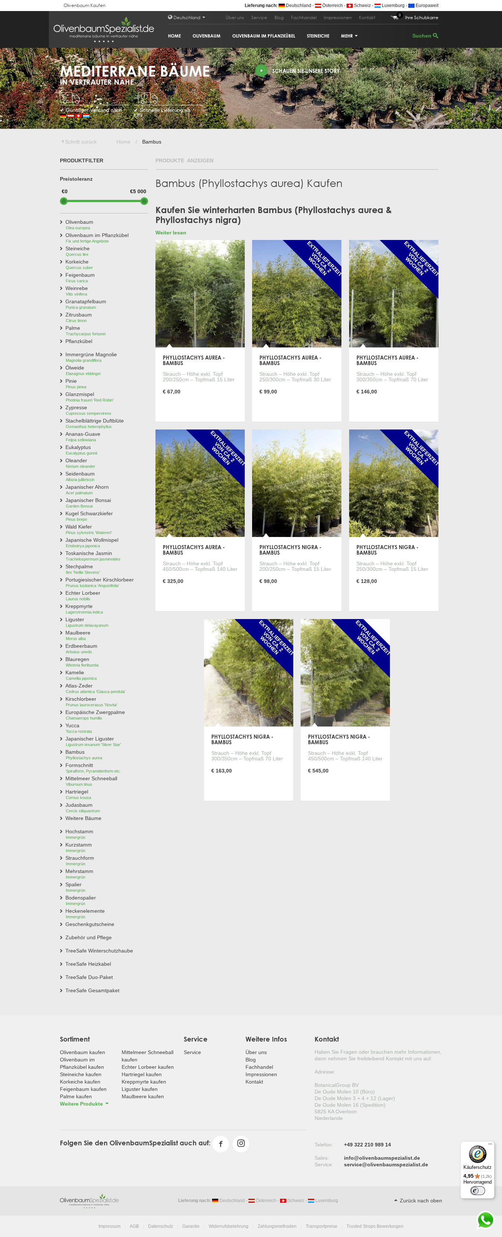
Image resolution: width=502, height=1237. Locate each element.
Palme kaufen (76, 1096)
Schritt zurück (81, 142)
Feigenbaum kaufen (83, 1089)
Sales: (322, 1158)
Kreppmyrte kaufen (144, 1082)
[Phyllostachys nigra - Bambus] (296, 482)
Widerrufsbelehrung (228, 1226)
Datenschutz (160, 1226)
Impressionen (338, 17)
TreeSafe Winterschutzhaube (99, 951)
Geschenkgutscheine (89, 924)
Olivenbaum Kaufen (84, 5)
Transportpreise (321, 1226)
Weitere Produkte (82, 1104)
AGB (134, 1226)
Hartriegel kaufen (142, 1074)
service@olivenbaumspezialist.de (386, 1164)
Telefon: (324, 1145)
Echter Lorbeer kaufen (148, 1067)
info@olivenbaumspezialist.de (382, 1158)
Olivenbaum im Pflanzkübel (263, 36)
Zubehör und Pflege (88, 937)
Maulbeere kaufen (143, 1096)
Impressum (109, 1226)
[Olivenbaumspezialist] (89, 1200)
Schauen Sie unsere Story (306, 71)
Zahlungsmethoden (277, 1226)
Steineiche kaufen (80, 1074)
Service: (324, 1164)
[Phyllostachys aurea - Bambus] (200, 293)
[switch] (477, 1190)
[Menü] (490, 1145)
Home (174, 36)
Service (259, 17)
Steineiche (318, 36)
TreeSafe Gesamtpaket (92, 990)
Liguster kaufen (140, 1089)
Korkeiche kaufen (80, 1082)
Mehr (347, 36)
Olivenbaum (206, 36)
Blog (279, 17)
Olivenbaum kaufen (82, 1052)
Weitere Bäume (83, 818)
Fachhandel (303, 17)
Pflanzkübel (78, 341)
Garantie (191, 1226)
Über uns (235, 17)
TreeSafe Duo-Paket (89, 977)
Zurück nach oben (420, 1201)
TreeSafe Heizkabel (88, 964)
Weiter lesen (170, 233)
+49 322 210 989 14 (367, 1145)
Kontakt (367, 17)
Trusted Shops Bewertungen (375, 1226)
